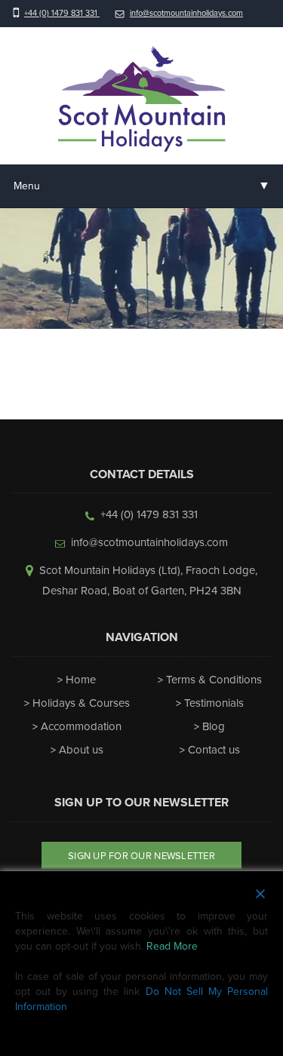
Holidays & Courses (81, 703)
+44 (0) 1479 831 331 (62, 13)
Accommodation (81, 726)
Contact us (214, 750)
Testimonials (214, 703)
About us (81, 750)
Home (81, 679)
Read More (172, 946)
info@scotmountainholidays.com (186, 13)
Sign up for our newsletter (141, 856)
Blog (213, 726)
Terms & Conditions (214, 679)
